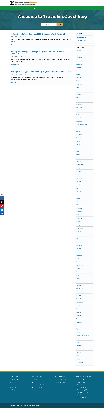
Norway (78, 248)
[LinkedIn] (2, 210)
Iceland (78, 171)
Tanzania (79, 319)
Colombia (79, 104)
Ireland (78, 181)
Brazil (78, 87)
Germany (79, 148)
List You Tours (38, 387)
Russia (78, 282)
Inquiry (14, 382)
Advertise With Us (39, 385)
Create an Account (39, 380)
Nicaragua (79, 245)
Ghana (78, 151)
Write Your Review (61, 382)
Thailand (79, 322)
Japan (78, 195)
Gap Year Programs (82, 392)
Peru (77, 262)
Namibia (78, 235)
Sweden (78, 312)
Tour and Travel (81, 37)
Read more (14, 44)
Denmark (79, 121)
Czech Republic (80, 117)
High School (80, 395)
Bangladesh (79, 64)
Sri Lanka (79, 309)
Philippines (79, 265)
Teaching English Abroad (84, 390)
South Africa (80, 298)
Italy (77, 188)
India (78, 174)
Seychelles (79, 288)
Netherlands (80, 241)
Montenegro (80, 228)
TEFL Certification (82, 387)
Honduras (79, 161)
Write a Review (48, 8)
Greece (78, 154)
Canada (78, 94)
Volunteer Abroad (81, 40)
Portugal (78, 272)
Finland (78, 141)
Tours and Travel (21, 8)
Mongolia (79, 225)
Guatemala (79, 158)
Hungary (79, 168)
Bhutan (78, 77)
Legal (13, 385)
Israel (78, 184)
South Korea (80, 302)
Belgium (78, 71)
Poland (78, 268)
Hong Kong (79, 164)
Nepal (78, 238)
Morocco (78, 231)
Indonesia (79, 178)
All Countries (80, 362)
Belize (78, 74)
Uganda (78, 329)
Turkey (78, 325)
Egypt (78, 131)
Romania (79, 278)
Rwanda (78, 285)
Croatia (78, 111)
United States (80, 342)
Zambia (78, 355)
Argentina (79, 50)
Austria (78, 54)
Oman (78, 252)
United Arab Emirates (82, 335)
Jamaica (78, 191)
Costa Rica (79, 107)
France (78, 144)
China (78, 101)
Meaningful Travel (34, 8)
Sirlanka (79, 295)
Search (60, 24)
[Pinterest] (2, 206)
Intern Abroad (81, 385)
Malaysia (79, 211)
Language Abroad (82, 397)
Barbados (79, 67)
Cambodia (79, 91)
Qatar (78, 275)
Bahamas (79, 60)
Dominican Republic (82, 124)
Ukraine (78, 332)
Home (12, 8)
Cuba (77, 114)
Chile (78, 97)
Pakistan (79, 255)
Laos (77, 201)
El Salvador (79, 134)
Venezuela (79, 349)
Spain (78, 305)
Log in (35, 382)
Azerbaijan (79, 57)
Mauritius (79, 218)
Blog (57, 8)
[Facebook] (2, 198)
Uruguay (78, 345)
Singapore (79, 292)
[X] (2, 202)
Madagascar (79, 208)
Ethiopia (78, 138)
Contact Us (15, 380)
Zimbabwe (79, 359)
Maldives (79, 215)
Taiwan (78, 315)
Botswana (79, 84)
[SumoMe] (2, 213)
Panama (78, 258)
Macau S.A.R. (80, 205)
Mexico (78, 221)
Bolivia (78, 81)
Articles (14, 387)
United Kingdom (81, 339)
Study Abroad (81, 382)
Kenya (78, 198)
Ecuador (78, 128)
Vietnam (78, 352)
